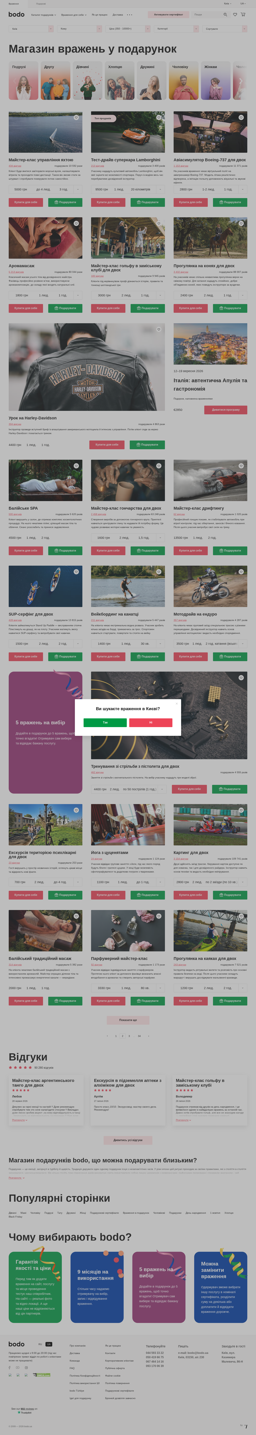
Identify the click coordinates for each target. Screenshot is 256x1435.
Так (105, 722)
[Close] (177, 704)
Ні (150, 722)
